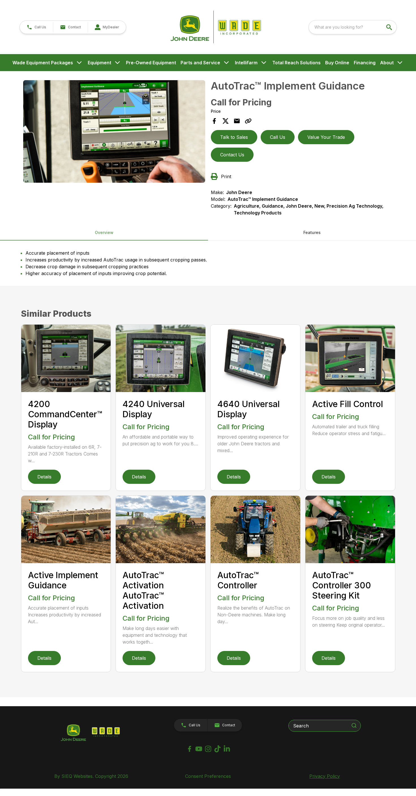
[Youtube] (198, 749)
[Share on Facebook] (214, 121)
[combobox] (352, 27)
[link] (107, 27)
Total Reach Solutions (296, 62)
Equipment (99, 62)
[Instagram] (208, 749)
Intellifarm (246, 62)
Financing (365, 62)
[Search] (354, 725)
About (387, 62)
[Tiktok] (217, 749)
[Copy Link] (248, 121)
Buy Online (337, 62)
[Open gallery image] (114, 131)
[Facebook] (189, 749)
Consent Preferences (208, 776)
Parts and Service (200, 62)
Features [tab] (312, 232)
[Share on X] (225, 121)
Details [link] (44, 477)
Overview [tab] (104, 232)
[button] (36, 27)
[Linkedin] (226, 749)
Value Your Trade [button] (326, 137)
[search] (389, 27)
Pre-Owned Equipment (151, 62)
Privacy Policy (324, 776)
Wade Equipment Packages (42, 62)
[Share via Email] (236, 121)
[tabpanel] (114, 132)
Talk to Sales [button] (234, 137)
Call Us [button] (277, 137)
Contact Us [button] (232, 155)
